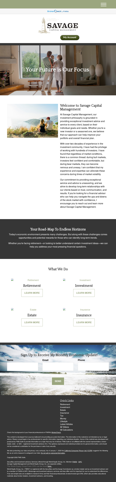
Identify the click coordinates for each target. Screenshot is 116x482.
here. (50, 466)
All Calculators (66, 429)
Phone (81, 360)
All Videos (64, 426)
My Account (69, 37)
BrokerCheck (56, 432)
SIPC (80, 462)
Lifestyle (63, 421)
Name (10, 360)
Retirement (65, 404)
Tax (61, 415)
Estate (63, 410)
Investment (65, 407)
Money (63, 418)
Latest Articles (66, 424)
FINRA (74, 462)
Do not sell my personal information (53, 453)
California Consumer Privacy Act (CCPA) (78, 450)
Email (45, 360)
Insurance (64, 412)
